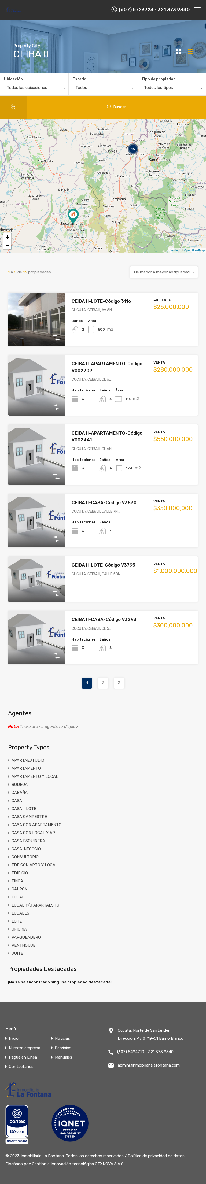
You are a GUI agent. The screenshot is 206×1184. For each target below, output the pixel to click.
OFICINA (19, 929)
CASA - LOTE (24, 808)
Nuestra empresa (24, 1048)
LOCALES (20, 913)
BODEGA (20, 784)
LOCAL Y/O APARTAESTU (35, 905)
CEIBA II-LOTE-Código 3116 (101, 301)
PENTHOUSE (23, 945)
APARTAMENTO (26, 768)
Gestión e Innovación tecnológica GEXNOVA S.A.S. (78, 1163)
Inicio (14, 1039)
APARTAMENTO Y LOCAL (35, 776)
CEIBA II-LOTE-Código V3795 (103, 565)
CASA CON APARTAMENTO (36, 824)
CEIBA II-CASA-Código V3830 (104, 502)
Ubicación (13, 79)
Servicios (63, 1048)
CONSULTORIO (25, 856)
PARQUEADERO (26, 937)
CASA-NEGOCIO (26, 848)
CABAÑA (20, 792)
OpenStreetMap (194, 250)
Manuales (63, 1057)
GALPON (19, 889)
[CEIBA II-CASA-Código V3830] (73, 216)
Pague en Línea (23, 1057)
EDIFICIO (20, 873)
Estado (79, 79)
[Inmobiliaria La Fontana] (13, 11)
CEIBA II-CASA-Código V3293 (104, 619)
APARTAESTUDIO (28, 760)
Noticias (62, 1039)
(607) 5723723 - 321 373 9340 (154, 10)
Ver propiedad (36, 335)
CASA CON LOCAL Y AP (33, 832)
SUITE (17, 953)
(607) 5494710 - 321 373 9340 (145, 1051)
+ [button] (7, 237)
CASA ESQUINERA (28, 840)
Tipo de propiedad (158, 79)
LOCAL (18, 897)
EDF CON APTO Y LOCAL (35, 865)
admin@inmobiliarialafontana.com (149, 1065)
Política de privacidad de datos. (156, 1155)
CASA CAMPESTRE (29, 816)
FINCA (17, 881)
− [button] (7, 245)
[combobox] (34, 89)
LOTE (17, 921)
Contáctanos (21, 1067)
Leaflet (174, 250)
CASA (17, 800)
